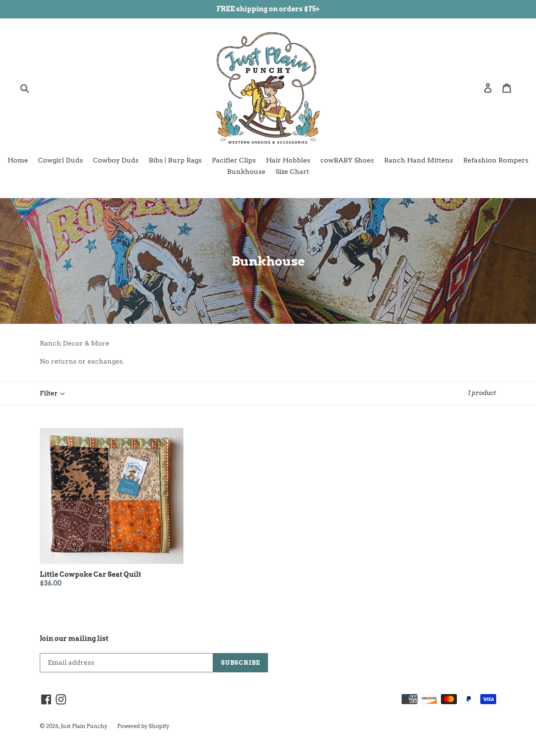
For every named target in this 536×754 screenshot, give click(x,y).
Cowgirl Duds (60, 160)
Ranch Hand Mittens (418, 160)
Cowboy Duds (116, 160)
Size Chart (292, 172)
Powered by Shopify (143, 726)
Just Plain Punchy (84, 726)
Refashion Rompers (495, 160)
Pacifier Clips (234, 160)
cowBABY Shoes (347, 160)
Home (18, 160)
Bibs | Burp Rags (175, 160)
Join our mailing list (74, 639)
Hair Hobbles (288, 160)
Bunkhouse (246, 172)
